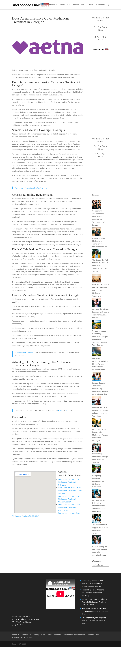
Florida (68, 410)
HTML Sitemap (27, 637)
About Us (15, 635)
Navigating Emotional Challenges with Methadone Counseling (98, 481)
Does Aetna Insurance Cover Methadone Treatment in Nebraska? (69, 482)
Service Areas (78, 5)
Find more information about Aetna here (31, 188)
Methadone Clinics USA (26, 352)
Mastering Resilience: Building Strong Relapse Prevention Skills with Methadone (100, 364)
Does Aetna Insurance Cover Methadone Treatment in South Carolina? (70, 491)
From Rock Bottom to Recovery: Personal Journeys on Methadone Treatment (100, 290)
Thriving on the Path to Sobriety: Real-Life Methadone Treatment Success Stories (100, 265)
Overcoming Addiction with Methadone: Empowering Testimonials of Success (92, 583)
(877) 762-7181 (100, 38)
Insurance (64, 5)
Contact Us (26, 635)
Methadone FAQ (102, 5)
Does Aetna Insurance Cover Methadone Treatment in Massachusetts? (69, 499)
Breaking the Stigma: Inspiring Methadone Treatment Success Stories (94, 621)
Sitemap (95, 195)
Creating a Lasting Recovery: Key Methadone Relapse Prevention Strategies (100, 435)
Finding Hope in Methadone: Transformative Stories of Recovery (93, 593)
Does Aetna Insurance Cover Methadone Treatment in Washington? (69, 507)
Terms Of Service (54, 635)
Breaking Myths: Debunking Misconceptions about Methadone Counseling (99, 506)
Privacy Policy (39, 635)
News (91, 5)
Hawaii (60, 410)
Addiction (51, 5)
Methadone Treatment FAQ (75, 635)
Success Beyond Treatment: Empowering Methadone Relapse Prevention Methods (100, 388)
